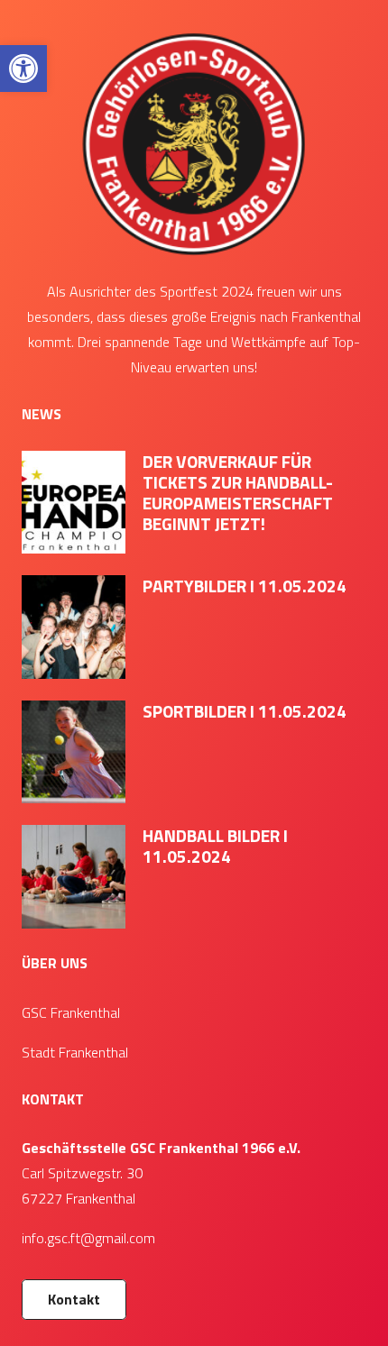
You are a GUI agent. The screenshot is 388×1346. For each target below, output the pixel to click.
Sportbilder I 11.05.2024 (244, 711)
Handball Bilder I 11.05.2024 (215, 845)
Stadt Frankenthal (75, 1052)
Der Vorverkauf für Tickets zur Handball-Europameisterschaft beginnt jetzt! (238, 492)
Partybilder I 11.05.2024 (244, 585)
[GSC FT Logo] (194, 143)
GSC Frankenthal (71, 1012)
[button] (23, 68)
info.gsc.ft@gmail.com (88, 1238)
